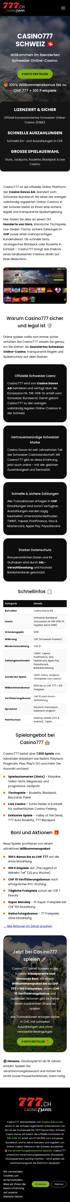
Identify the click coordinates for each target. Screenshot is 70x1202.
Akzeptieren (40, 1184)
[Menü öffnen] (63, 8)
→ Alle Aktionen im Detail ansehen (27, 926)
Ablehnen (59, 1184)
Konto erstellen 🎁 (35, 1041)
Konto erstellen (35, 74)
